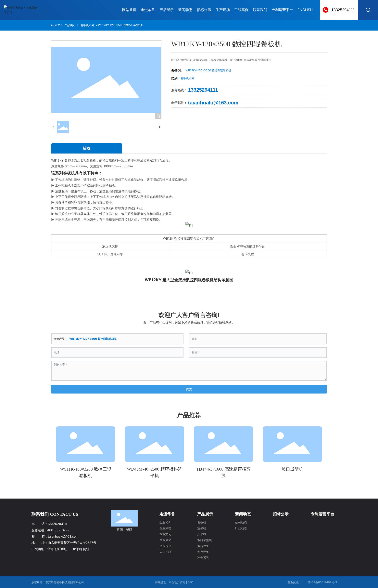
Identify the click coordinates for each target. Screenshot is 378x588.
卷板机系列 (87, 25)
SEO (191, 582)
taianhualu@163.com (213, 103)
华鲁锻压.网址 (57, 549)
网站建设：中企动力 (167, 582)
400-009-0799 (58, 530)
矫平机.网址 (81, 549)
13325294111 (343, 10)
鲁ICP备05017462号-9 (322, 582)
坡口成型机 (292, 469)
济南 (182, 582)
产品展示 (70, 25)
